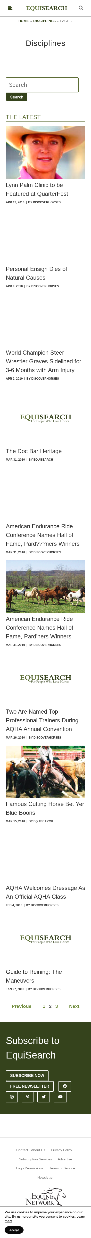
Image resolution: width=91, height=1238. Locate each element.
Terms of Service (62, 1168)
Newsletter (45, 1177)
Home (23, 21)
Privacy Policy (61, 1150)
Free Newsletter (29, 1086)
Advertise (65, 1159)
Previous (22, 1006)
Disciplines (44, 21)
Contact (22, 1150)
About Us (38, 1150)
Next (74, 1006)
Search (16, 97)
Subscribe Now (27, 1076)
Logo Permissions (29, 1168)
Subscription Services (35, 1159)
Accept (14, 1230)
